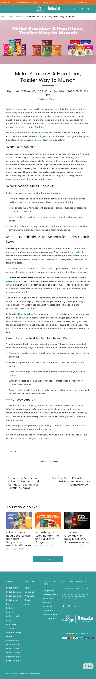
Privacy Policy (50, 614)
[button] (75, 9)
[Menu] (7, 9)
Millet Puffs (12, 587)
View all (48, 559)
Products (29, 596)
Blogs (10, 17)
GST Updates (50, 618)
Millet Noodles (13, 596)
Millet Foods (12, 648)
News (27, 604)
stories (19, 17)
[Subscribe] (88, 588)
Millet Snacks (13, 652)
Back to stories (49, 461)
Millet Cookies (24, 314)
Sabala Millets (19, 673)
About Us (29, 592)
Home (3, 17)
